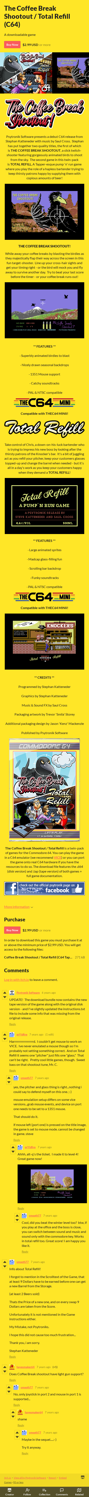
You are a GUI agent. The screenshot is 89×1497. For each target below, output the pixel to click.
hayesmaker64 (26, 1367)
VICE (57, 857)
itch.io (7, 1477)
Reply (12, 1024)
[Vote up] (4, 992)
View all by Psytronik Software (30, 1477)
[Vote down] (4, 997)
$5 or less (18, 1482)
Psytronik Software (28, 992)
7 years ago (36, 1034)
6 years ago (49, 992)
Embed (63, 1477)
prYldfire (22, 1034)
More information (17, 907)
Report (52, 1477)
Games (8, 1482)
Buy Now (12, 44)
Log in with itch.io (16, 980)
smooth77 (27, 1078)
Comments (62, 1494)
